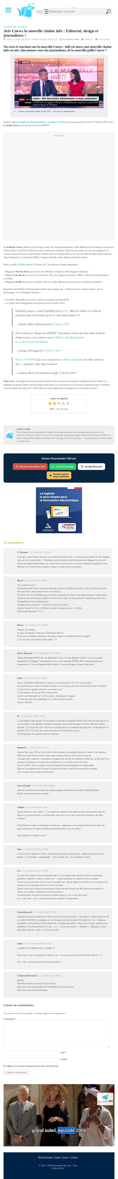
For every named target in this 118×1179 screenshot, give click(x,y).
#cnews (64, 311)
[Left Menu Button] (9, 10)
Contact (57, 1157)
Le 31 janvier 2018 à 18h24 (33, 716)
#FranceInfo (70, 359)
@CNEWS (30, 359)
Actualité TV (22, 27)
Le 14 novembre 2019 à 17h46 (38, 943)
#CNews (60, 337)
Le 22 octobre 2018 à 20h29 (36, 849)
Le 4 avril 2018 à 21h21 (38, 747)
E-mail (64, 1059)
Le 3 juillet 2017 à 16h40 (37, 625)
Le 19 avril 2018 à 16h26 (44, 786)
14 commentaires (104, 39)
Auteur (65, 1157)
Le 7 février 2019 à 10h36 (45, 912)
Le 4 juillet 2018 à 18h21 (38, 807)
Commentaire (10, 1019)
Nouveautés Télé (10, 27)
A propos (74, 1157)
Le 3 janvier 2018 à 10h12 (35, 678)
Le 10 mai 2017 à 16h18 (36, 580)
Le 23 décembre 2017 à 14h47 (47, 653)
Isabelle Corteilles (72, 39)
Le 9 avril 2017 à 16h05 (40, 552)
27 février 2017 (61, 324)
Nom (63, 1052)
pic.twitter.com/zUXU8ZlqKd (31, 341)
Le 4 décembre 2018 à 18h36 (35, 871)
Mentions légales (45, 1157)
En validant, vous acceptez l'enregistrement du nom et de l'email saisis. (31, 1066)
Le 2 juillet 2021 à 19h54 (50, 976)
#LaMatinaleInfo (75, 337)
